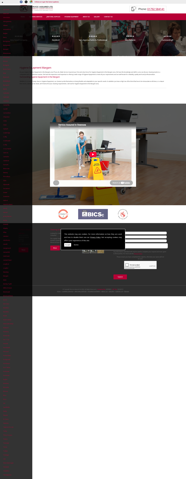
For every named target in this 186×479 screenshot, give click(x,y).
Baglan (5, 33)
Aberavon (6, 9)
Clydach (5, 129)
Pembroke (6, 336)
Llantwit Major (7, 260)
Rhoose (5, 391)
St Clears (6, 419)
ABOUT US (86, 17)
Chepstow (6, 117)
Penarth (5, 344)
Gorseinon (6, 188)
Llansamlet (6, 252)
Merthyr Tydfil (7, 284)
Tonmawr (6, 443)
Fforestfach (6, 176)
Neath (5, 316)
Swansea (6, 423)
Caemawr (6, 97)
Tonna (5, 447)
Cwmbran (6, 161)
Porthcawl (6, 371)
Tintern (5, 439)
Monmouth (6, 292)
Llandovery (6, 240)
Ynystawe (6, 467)
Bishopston (6, 45)
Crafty (5, 137)
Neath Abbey (7, 320)
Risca (4, 399)
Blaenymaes (7, 53)
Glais (4, 180)
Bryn (4, 73)
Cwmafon (6, 157)
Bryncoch (6, 77)
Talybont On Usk (8, 427)
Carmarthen (7, 113)
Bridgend (6, 65)
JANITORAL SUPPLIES (53, 17)
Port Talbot (6, 367)
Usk (4, 459)
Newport (6, 328)
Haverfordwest (7, 204)
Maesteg (5, 272)
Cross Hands (7, 149)
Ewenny (5, 172)
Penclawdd (6, 348)
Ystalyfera (6, 471)
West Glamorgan (8, 463)
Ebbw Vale (6, 169)
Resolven (6, 383)
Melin (4, 280)
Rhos (4, 395)
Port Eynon (6, 363)
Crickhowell (6, 141)
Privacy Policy (95, 237)
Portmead (6, 375)
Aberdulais (6, 17)
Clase (5, 125)
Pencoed (6, 351)
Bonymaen (6, 57)
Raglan (5, 379)
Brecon (5, 61)
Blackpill (5, 49)
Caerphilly (6, 105)
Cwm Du (5, 153)
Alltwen (5, 25)
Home (59, 291)
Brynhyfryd (6, 81)
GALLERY (97, 17)
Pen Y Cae (6, 340)
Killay (4, 232)
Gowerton (6, 196)
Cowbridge (6, 133)
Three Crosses (7, 435)
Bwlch (5, 89)
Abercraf (6, 13)
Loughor (5, 268)
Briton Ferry (6, 69)
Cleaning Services (57, 229)
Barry (5, 37)
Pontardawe (7, 355)
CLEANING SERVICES (35, 17)
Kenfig (5, 220)
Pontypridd (6, 359)
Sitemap (126, 291)
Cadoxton (6, 93)
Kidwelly (5, 224)
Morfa (5, 300)
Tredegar (6, 455)
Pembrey (6, 332)
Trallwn (5, 451)
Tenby (5, 431)
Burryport (6, 85)
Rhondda (6, 387)
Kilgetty (5, 228)
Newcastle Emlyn (8, 324)
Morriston (6, 304)
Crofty (5, 145)
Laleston (5, 236)
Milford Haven (7, 288)
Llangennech (7, 248)
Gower (5, 192)
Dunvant (5, 165)
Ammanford (7, 29)
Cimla (5, 121)
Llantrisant (6, 256)
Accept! (67, 245)
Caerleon (6, 101)
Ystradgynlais (7, 475)
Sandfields (6, 407)
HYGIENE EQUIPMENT (71, 17)
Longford (6, 264)
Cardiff (5, 109)
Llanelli (5, 244)
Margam (5, 276)
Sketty (5, 411)
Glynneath (6, 184)
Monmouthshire (8, 296)
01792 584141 (155, 9)
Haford (5, 200)
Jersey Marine (7, 216)
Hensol (5, 212)
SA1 (4, 403)
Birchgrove (6, 41)
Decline (76, 245)
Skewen (5, 415)
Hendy (5, 208)
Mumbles (6, 308)
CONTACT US (108, 17)
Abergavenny (7, 21)
